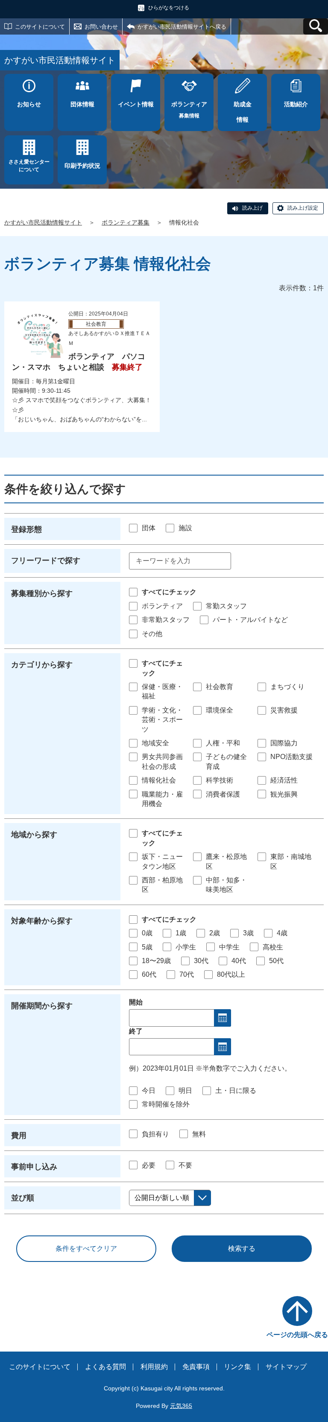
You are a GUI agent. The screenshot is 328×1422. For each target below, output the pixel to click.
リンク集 (237, 1366)
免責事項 (196, 1366)
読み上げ (252, 208)
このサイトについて (40, 26)
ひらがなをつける (168, 8)
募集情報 (189, 110)
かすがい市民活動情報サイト (43, 222)
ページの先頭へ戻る (297, 1334)
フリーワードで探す (45, 560)
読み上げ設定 (302, 208)
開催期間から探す (42, 1006)
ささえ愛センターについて (29, 165)
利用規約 (154, 1366)
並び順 (22, 1198)
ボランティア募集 (125, 222)
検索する (241, 1248)
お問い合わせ (101, 26)
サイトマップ (286, 1366)
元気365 (181, 1405)
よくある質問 (105, 1366)
